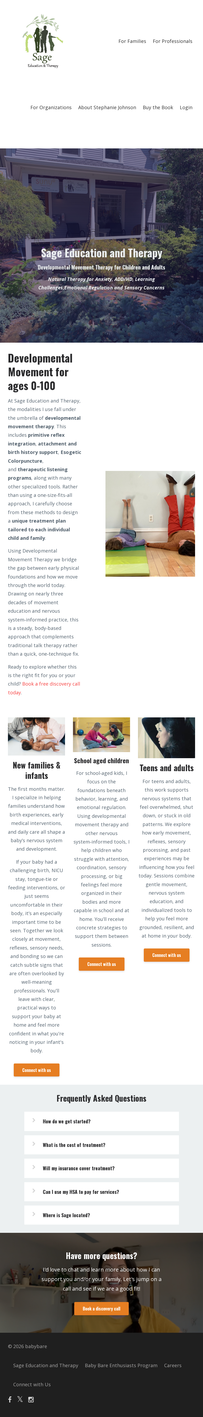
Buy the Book (158, 107)
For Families (132, 41)
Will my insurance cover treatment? (79, 1168)
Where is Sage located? (66, 1215)
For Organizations (51, 107)
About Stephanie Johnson (107, 107)
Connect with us (36, 1070)
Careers (173, 1365)
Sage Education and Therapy (45, 1365)
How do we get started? (67, 1121)
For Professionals (172, 41)
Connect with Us (32, 1384)
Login (186, 107)
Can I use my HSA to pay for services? (81, 1191)
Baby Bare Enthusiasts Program (121, 1365)
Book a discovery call (101, 1308)
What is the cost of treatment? (74, 1144)
